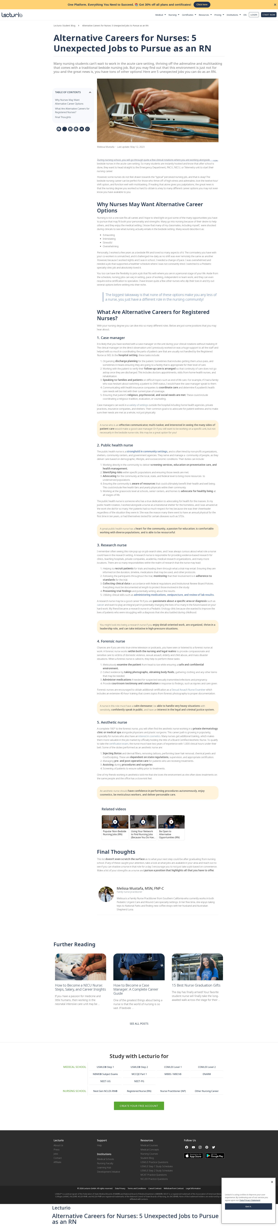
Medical (159, 14)
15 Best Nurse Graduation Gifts (196, 985)
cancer (100, 604)
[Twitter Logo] (213, 1147)
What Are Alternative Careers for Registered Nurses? (72, 110)
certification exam (118, 743)
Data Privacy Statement (250, 1200)
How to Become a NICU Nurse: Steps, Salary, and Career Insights (80, 987)
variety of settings (138, 405)
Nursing (173, 14)
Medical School (74, 1067)
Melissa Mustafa (130, 888)
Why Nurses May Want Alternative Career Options (69, 101)
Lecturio (61, 1208)
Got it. (248, 1206)
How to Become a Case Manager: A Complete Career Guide (135, 989)
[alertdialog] (139, 4)
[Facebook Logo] (186, 1147)
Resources (204, 14)
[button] (80, 26)
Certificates (187, 14)
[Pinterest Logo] (207, 1147)
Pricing (217, 14)
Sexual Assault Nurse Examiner (189, 689)
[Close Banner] (275, 4)
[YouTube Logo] (193, 1147)
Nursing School (74, 1091)
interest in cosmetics (149, 736)
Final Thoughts (63, 117)
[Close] (272, 1182)
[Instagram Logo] (200, 1147)
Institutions (232, 14)
